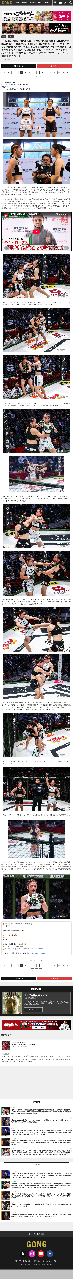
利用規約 (37, 1261)
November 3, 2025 (38, 953)
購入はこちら (33, 1009)
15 (63, 72)
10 (42, 72)
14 (59, 72)
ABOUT (18, 1261)
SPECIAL (24, 3)
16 (67, 72)
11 (46, 72)
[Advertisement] (36, 1082)
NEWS (17, 3)
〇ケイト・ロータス (8, 84)
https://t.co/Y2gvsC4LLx (13, 949)
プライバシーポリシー (50, 1261)
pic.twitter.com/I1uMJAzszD (33, 949)
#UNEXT (8, 946)
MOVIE (47, 3)
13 (54, 72)
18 (36, 76)
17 (32, 76)
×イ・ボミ (5, 89)
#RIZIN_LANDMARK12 (16, 924)
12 (50, 72)
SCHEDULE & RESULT (36, 3)
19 (40, 76)
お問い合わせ (27, 1261)
